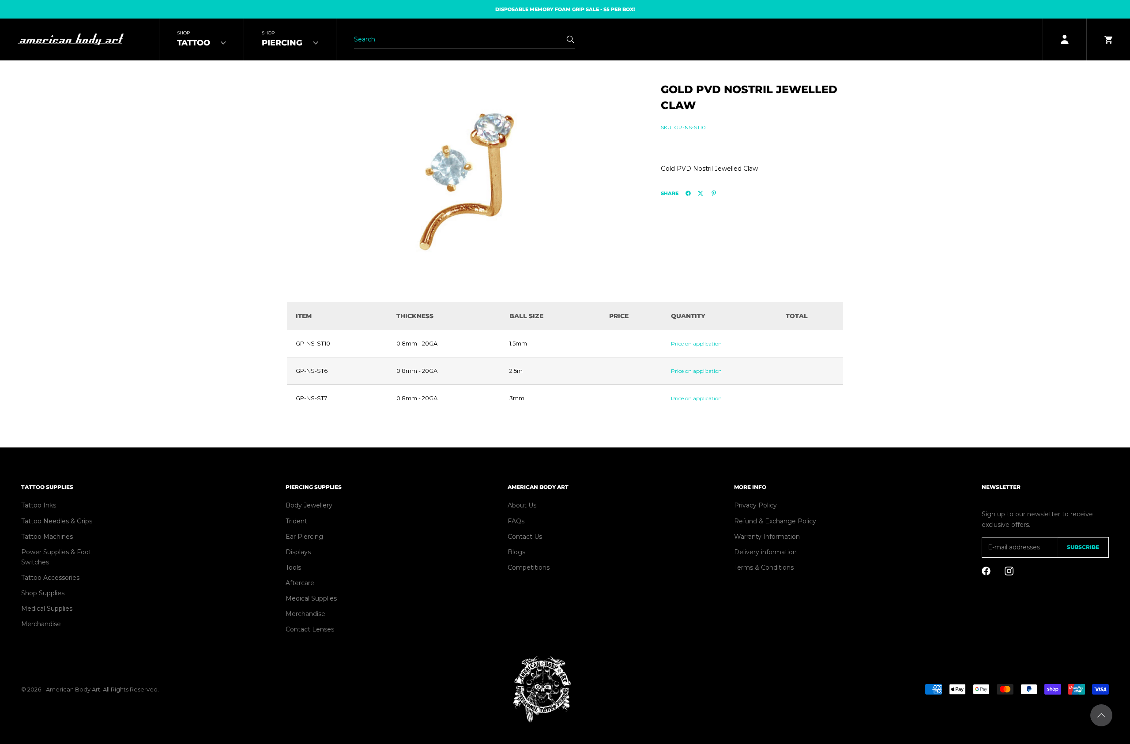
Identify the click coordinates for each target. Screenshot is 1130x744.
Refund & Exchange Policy (775, 521)
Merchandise (41, 624)
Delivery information (765, 552)
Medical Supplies (46, 608)
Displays (298, 552)
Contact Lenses (310, 629)
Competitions (529, 567)
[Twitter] (700, 193)
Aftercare (300, 583)
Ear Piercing (304, 537)
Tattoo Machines (47, 537)
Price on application (696, 343)
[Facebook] (688, 193)
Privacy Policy (755, 505)
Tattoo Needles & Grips (56, 521)
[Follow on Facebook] (986, 571)
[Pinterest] (713, 193)
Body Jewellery (309, 505)
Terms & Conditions (764, 567)
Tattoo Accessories (50, 578)
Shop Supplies (42, 593)
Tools (293, 567)
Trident (296, 521)
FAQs (516, 521)
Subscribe (1083, 547)
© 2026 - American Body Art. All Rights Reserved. (90, 689)
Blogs (516, 552)
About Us (522, 505)
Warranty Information (767, 537)
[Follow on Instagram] (1009, 571)
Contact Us (525, 537)
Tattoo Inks (38, 505)
